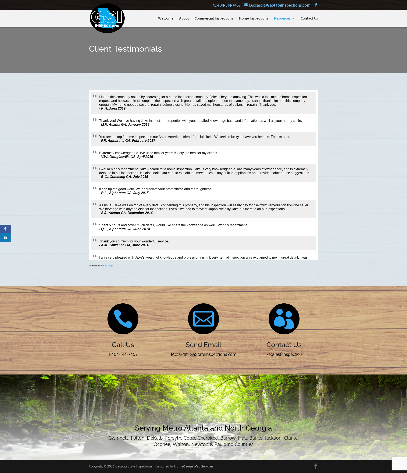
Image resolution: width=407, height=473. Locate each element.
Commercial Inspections (214, 18)
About (184, 18)
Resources (282, 18)
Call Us (123, 345)
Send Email (203, 345)
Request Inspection (284, 354)
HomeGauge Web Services (193, 466)
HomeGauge (107, 265)
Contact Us (309, 18)
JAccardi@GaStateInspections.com (203, 354)
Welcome (165, 18)
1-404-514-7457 (123, 354)
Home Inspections (253, 18)
